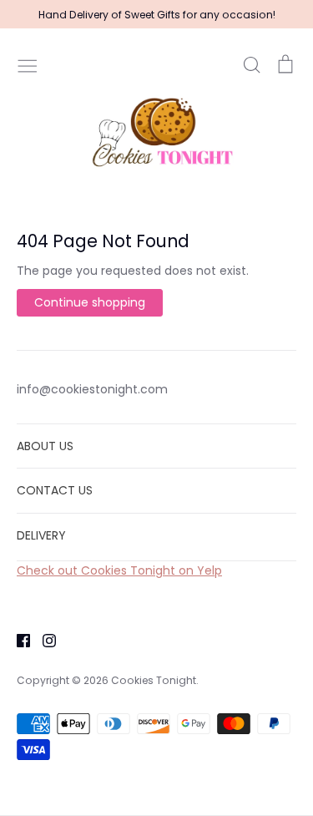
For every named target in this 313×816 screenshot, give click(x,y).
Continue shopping (89, 302)
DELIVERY (41, 535)
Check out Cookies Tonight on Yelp (119, 570)
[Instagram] (43, 639)
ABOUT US (45, 446)
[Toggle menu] (27, 64)
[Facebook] (17, 639)
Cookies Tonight (153, 680)
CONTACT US (55, 490)
